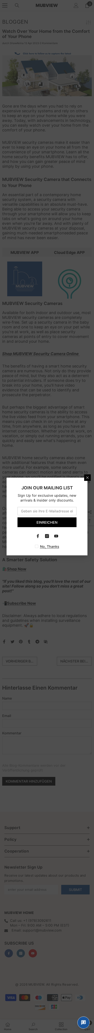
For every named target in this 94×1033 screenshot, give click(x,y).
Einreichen (47, 522)
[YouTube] (56, 536)
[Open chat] (83, 1022)
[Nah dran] (87, 477)
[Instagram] (47, 536)
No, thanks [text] (49, 546)
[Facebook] (37, 536)
